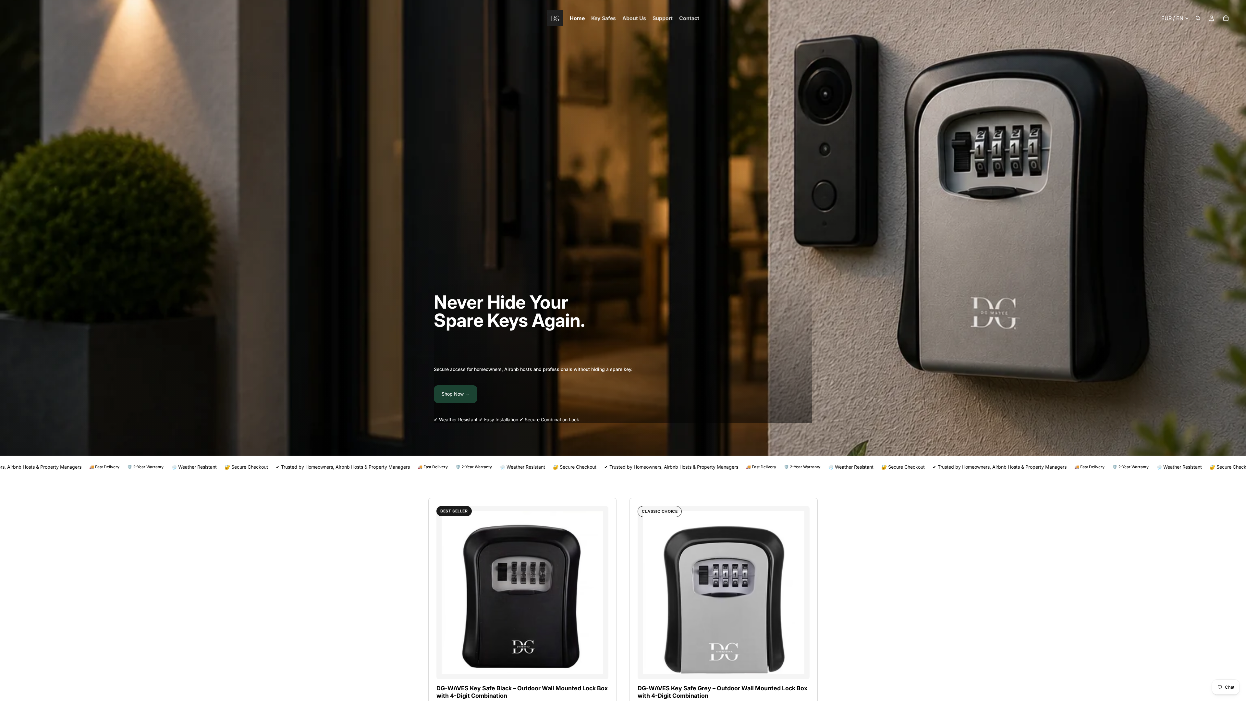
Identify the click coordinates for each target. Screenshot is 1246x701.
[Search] (1198, 18)
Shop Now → (456, 394)
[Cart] (1226, 18)
